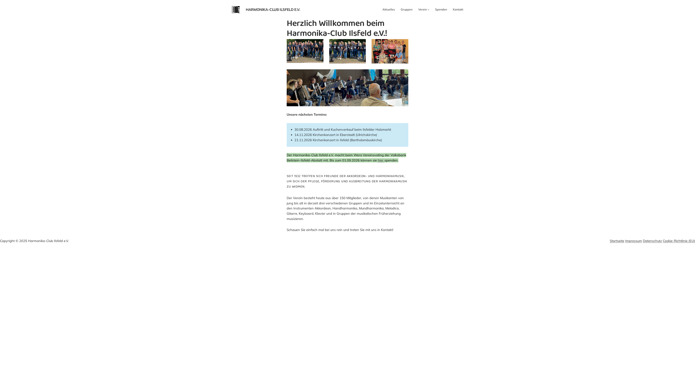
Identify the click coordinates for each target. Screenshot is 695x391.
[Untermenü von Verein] (428, 9)
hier (381, 160)
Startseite (617, 241)
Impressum (633, 241)
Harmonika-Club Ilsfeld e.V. (273, 9)
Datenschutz (652, 241)
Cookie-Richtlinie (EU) (679, 241)
